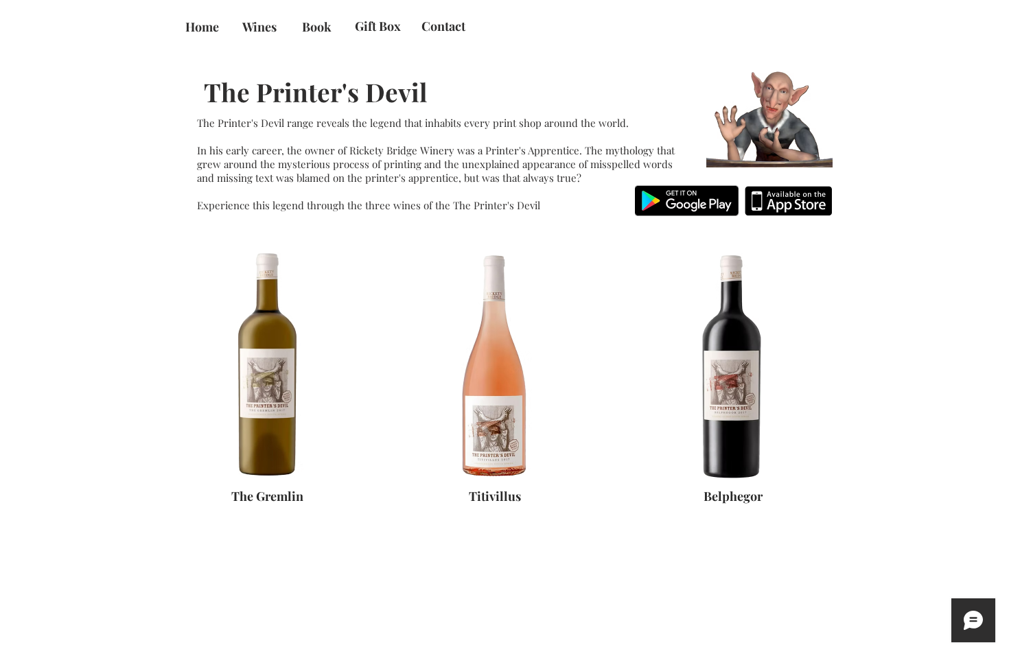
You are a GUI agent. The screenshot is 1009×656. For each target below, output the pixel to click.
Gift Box (378, 26)
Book (317, 27)
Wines (259, 27)
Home (202, 27)
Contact (443, 26)
